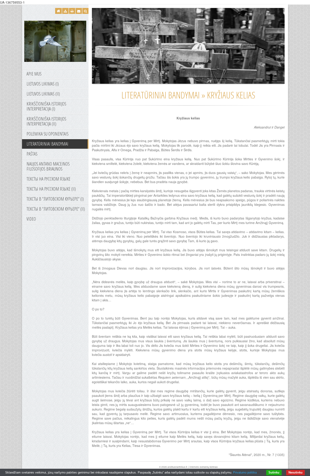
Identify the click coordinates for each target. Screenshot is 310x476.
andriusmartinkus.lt (177, 466)
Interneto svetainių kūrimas (203, 466)
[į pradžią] (55, 40)
